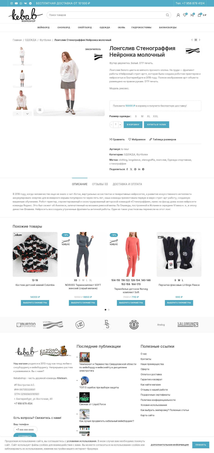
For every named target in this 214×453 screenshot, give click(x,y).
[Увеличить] (40, 110)
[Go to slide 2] (108, 309)
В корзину (133, 124)
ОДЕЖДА (30, 39)
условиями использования (81, 441)
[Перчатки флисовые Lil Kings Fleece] (179, 254)
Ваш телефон (21, 424)
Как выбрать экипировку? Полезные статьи (165, 410)
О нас (144, 353)
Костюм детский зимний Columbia (35, 284)
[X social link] (131, 169)
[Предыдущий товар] (192, 40)
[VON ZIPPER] (80, 325)
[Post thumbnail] (84, 357)
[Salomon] (187, 325)
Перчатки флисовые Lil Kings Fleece (179, 284)
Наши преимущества (152, 364)
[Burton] (26, 325)
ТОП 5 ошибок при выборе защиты (99, 387)
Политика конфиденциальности (158, 400)
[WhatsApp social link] (21, 3)
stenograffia (148, 159)
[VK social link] (25, 3)
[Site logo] (25, 14)
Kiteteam (62, 378)
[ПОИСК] (167, 15)
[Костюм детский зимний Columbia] (35, 254)
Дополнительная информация (170, 445)
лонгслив (161, 159)
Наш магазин (20, 363)
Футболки (45, 39)
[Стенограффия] (53, 325)
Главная (17, 39)
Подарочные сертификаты (155, 394)
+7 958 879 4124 (193, 3)
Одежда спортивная (179, 159)
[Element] (134, 325)
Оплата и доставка (151, 374)
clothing (123, 159)
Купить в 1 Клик (156, 124)
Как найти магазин (151, 384)
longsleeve (135, 159)
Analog (161, 324)
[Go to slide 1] (105, 309)
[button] (17, 113)
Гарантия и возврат (151, 379)
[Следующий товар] (199, 40)
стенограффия (117, 163)
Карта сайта (147, 415)
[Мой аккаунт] (178, 15)
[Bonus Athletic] (106, 325)
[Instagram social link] (12, 3)
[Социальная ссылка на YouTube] (16, 3)
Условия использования (154, 405)
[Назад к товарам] (196, 40)
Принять (200, 445)
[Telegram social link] (30, 3)
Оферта (145, 369)
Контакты (146, 359)
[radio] (136, 116)
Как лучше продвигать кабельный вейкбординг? (106, 420)
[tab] (79, 182)
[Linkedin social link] (139, 169)
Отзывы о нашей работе (154, 389)
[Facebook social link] (127, 169)
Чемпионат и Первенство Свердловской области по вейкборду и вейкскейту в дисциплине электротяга (107, 367)
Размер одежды (119, 116)
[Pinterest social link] (135, 169)
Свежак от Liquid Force (92, 404)
